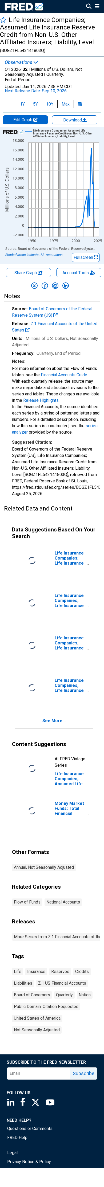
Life (17, 971)
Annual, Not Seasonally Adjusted (44, 867)
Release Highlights (41, 400)
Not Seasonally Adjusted (37, 1029)
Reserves (60, 971)
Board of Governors (32, 994)
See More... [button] (54, 720)
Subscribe (83, 1073)
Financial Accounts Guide (64, 374)
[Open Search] (89, 7)
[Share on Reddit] (55, 285)
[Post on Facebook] (45, 285)
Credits (82, 971)
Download (73, 120)
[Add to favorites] (3, 20)
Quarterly (64, 994)
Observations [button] (19, 62)
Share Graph (26, 272)
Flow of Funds (27, 902)
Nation (85, 994)
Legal (12, 1152)
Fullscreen (84, 257)
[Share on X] (34, 285)
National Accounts (63, 902)
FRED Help (17, 1137)
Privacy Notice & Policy (29, 1161)
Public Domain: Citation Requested (46, 1006)
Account (75, 272)
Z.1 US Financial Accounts (62, 983)
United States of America (37, 1018)
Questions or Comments (30, 1128)
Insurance (36, 971)
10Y (49, 104)
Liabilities (23, 983)
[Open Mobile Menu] (97, 7)
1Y (22, 104)
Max (66, 104)
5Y (35, 104)
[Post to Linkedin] (65, 285)
